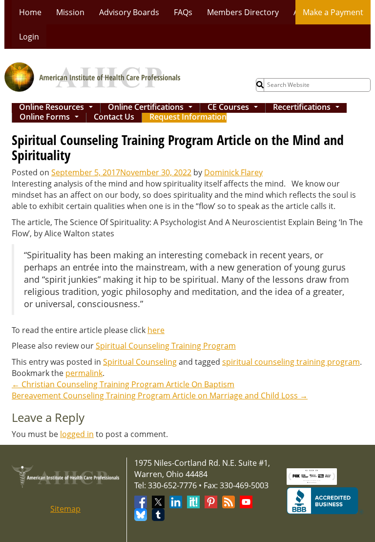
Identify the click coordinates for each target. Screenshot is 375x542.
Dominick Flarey (233, 172)
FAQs (183, 12)
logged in (77, 434)
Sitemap (65, 508)
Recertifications (308, 108)
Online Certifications (152, 108)
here (156, 330)
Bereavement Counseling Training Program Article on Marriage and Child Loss (160, 395)
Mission (70, 12)
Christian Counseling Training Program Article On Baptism (123, 384)
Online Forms (51, 118)
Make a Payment (333, 12)
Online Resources (58, 108)
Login (29, 36)
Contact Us (114, 117)
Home (30, 12)
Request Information (188, 117)
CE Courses (235, 108)
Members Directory (243, 12)
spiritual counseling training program (291, 361)
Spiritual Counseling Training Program (166, 345)
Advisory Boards (129, 12)
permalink (84, 373)
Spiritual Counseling (140, 361)
